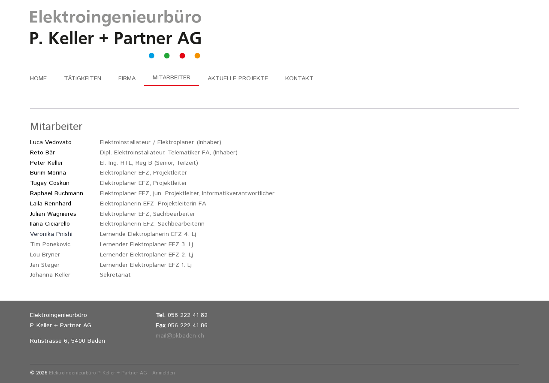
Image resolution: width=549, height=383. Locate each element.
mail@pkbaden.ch (180, 336)
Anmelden (163, 373)
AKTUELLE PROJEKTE (238, 78)
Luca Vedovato (51, 142)
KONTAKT (299, 78)
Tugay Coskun (49, 183)
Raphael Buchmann (56, 193)
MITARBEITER (171, 77)
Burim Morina (48, 173)
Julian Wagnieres (53, 214)
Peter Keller (46, 163)
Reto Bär (42, 152)
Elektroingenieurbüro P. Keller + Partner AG (98, 373)
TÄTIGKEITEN (82, 78)
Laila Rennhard (50, 203)
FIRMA (127, 78)
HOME (38, 78)
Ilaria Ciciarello (50, 224)
